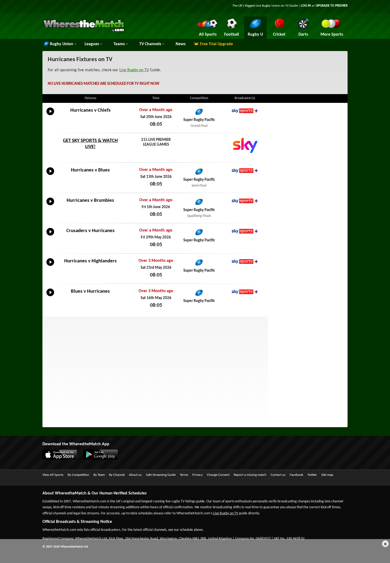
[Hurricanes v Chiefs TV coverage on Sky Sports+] (245, 110)
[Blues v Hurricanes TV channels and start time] (50, 296)
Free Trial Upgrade (216, 44)
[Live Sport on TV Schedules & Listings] (83, 31)
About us (135, 475)
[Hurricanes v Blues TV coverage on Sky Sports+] (245, 170)
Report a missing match (250, 475)
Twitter (312, 475)
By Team (99, 475)
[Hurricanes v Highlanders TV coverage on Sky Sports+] (245, 261)
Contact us (278, 475)
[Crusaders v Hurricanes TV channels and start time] (50, 236)
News (180, 44)
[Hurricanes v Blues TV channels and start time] (50, 175)
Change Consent (218, 475)
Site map (327, 475)
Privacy (197, 475)
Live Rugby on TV (134, 70)
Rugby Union (62, 44)
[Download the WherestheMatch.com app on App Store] (62, 459)
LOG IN (306, 5)
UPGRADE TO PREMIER (332, 5)
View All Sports (52, 475)
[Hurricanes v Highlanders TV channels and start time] (50, 266)
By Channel (117, 475)
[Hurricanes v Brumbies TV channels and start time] (50, 205)
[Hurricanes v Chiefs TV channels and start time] (50, 115)
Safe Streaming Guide (161, 475)
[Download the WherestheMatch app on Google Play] (103, 459)
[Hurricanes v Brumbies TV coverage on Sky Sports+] (245, 201)
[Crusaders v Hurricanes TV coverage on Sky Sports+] (245, 231)
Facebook (296, 475)
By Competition (78, 475)
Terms (184, 475)
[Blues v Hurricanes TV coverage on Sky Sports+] (245, 291)
